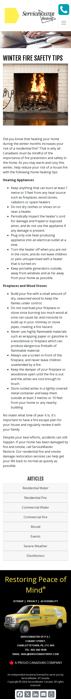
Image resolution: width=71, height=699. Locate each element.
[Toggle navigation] (63, 22)
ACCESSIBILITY (49, 601)
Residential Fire (35, 498)
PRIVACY (32, 601)
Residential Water (35, 488)
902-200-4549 (38, 649)
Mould (35, 527)
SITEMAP (18, 601)
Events (35, 536)
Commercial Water (35, 507)
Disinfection (35, 556)
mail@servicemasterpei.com (40, 654)
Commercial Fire (35, 517)
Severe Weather (35, 546)
